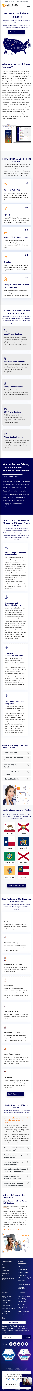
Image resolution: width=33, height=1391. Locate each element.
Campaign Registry (8, 1276)
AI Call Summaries (23, 1311)
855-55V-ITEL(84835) (22, 1)
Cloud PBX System (23, 1299)
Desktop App (6, 1311)
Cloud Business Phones (6, 1297)
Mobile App (5, 1313)
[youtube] (18, 1344)
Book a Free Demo (15, 885)
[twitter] (11, 1344)
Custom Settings (10, 1384)
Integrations (21, 1304)
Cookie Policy (12, 1380)
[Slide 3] (5, 1208)
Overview (5, 1265)
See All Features (14, 1094)
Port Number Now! (11, 477)
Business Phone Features (22, 1307)
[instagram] (26, 1344)
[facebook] (14, 1344)
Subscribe (26, 1337)
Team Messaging (7, 1305)
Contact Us (5, 1270)
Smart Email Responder (21, 1281)
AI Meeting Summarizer (21, 1288)
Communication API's (8, 1308)
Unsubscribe (5, 1273)
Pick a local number (16, 32)
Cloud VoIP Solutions (24, 1296)
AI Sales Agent (22, 1275)
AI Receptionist (22, 1267)
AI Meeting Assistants (24, 1313)
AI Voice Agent (22, 1269)
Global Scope (22, 1301)
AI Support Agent (23, 1272)
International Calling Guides (8, 1279)
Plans (3, 1267)
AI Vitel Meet (6, 1303)
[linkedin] (22, 1344)
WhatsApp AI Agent (24, 1284)
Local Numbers (6, 1300)
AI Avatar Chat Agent (24, 1278)
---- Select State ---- (13, 1322)
